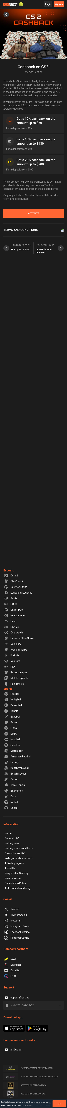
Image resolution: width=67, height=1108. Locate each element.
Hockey (15, 762)
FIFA (13, 666)
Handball (15, 739)
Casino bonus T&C (15, 853)
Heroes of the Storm (22, 638)
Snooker (15, 745)
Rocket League (19, 672)
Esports (8, 570)
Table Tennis (18, 785)
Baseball (15, 716)
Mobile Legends (19, 678)
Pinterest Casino (20, 937)
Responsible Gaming (16, 873)
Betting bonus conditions (19, 848)
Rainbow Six (17, 683)
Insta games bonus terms (19, 858)
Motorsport (17, 750)
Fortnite (15, 655)
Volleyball (16, 699)
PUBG (14, 604)
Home (8, 833)
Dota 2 (14, 575)
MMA (14, 733)
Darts (14, 796)
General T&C (12, 838)
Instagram (16, 920)
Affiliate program (14, 863)
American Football (21, 756)
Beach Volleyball (20, 768)
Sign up (59, 4)
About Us (10, 868)
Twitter (15, 909)
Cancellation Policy (15, 883)
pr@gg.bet (16, 1049)
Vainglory (16, 644)
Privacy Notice (13, 878)
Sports (8, 688)
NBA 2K (15, 626)
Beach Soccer (18, 773)
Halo (13, 621)
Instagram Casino (20, 926)
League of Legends (21, 592)
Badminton (17, 790)
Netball (14, 802)
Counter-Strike (19, 587)
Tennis (14, 711)
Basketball (16, 705)
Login (48, 4)
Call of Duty (17, 609)
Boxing (14, 722)
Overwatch (17, 632)
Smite (14, 598)
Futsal (14, 728)
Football (15, 693)
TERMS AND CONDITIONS (20, 230)
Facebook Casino (20, 932)
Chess (14, 807)
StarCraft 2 (17, 581)
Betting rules (12, 843)
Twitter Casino (19, 914)
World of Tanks (19, 649)
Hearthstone (18, 615)
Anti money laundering (17, 888)
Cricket (14, 779)
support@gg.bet (20, 997)
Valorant (15, 661)
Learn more (26, 1105)
